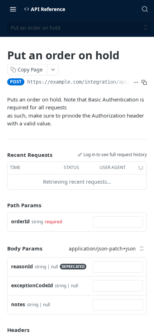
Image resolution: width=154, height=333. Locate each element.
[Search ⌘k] (144, 9)
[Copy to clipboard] (144, 82)
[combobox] (118, 222)
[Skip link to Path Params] (2, 205)
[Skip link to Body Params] (2, 249)
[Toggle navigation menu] (13, 9)
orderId (20, 221)
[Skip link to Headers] (2, 330)
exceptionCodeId (32, 285)
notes (18, 304)
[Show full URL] (136, 82)
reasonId (22, 266)
